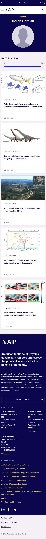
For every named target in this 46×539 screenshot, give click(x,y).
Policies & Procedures (9, 522)
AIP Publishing (7, 436)
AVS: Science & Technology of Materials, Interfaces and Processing (21, 493)
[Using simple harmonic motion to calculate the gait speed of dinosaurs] (23, 135)
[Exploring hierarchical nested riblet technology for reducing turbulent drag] (23, 292)
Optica (3, 498)
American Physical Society (12, 488)
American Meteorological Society (14, 484)
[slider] (3, 66)
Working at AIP (6, 518)
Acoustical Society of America (13, 469)
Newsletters (23, 3)
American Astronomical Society (13, 480)
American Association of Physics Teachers (18, 476)
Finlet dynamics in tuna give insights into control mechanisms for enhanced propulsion (23, 105)
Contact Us (32, 431)
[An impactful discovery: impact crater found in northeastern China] (23, 187)
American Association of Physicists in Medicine (20, 472)
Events (3, 3)
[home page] (10, 9)
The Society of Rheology (11, 502)
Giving (42, 3)
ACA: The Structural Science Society (15, 465)
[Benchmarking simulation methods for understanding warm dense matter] (23, 240)
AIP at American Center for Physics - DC (36, 414)
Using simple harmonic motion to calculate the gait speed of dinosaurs (22, 157)
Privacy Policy (6, 527)
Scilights (8, 100)
